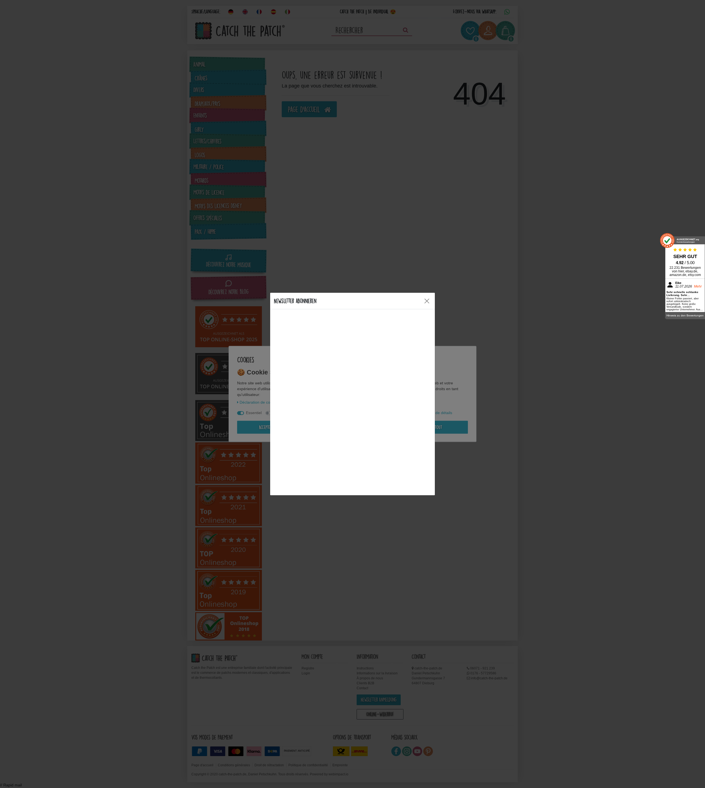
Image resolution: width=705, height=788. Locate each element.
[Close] (427, 301)
